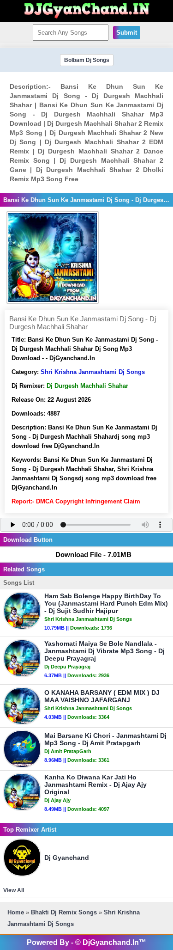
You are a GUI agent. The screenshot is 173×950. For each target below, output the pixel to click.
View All (13, 890)
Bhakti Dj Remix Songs (64, 912)
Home (15, 912)
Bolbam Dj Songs (86, 60)
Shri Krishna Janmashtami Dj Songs (93, 371)
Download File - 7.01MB (93, 554)
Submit (126, 32)
